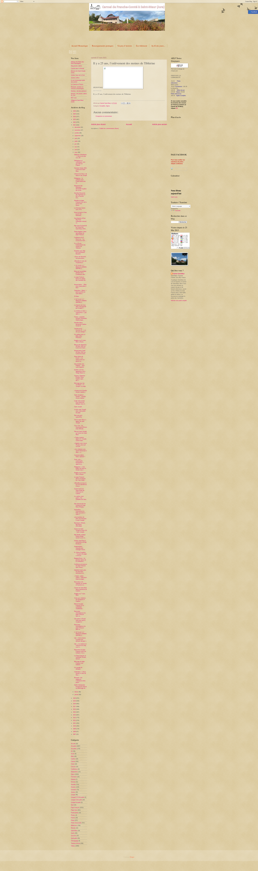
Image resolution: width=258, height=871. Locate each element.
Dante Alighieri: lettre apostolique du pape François (80, 233)
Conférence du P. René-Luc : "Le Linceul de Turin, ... (80, 239)
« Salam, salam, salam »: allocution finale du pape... (80, 577)
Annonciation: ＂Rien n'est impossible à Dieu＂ (80, 286)
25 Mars (76, 296)
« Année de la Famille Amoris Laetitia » (80, 391)
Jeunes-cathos (75, 77)
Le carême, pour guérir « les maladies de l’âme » (80, 499)
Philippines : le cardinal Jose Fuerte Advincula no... (79, 181)
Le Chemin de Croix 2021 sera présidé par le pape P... (80, 306)
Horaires (73, 787)
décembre (78, 127)
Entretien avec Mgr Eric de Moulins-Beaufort (79, 252)
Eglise (108, 106)
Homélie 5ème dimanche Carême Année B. (80, 324)
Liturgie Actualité (77, 797)
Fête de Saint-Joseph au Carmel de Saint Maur (80, 433)
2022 (74, 122)
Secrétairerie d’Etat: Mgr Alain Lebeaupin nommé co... (80, 220)
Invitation (73, 789)
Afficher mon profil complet (179, 300)
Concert (73, 766)
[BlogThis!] (124, 103)
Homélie (73, 784)
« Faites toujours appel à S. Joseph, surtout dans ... (80, 439)
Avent (72, 753)
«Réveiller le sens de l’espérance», (80, 261)
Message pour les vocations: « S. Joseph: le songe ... (80, 385)
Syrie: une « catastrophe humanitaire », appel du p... (79, 462)
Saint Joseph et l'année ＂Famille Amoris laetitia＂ (80, 396)
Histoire (73, 782)
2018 (74, 703)
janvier (77, 694)
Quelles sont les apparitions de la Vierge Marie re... (80, 371)
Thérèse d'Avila (75, 843)
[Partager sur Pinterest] (130, 103)
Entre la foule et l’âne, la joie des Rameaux (80, 214)
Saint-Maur (74, 830)
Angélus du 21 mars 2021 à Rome (80, 341)
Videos (73, 846)
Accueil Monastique (79, 45)
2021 (74, 125)
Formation (74, 777)
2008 (74, 731)
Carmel (73, 761)
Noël (72, 805)
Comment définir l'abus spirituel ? (79, 455)
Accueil (129, 124)
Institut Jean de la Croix (78, 75)
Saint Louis (174, 197)
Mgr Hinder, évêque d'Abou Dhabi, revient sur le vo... (80, 536)
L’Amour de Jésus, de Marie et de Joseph (80, 174)
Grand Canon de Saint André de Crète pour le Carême (79, 491)
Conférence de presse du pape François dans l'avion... (80, 565)
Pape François (75, 807)
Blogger (132, 857)
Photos (73, 815)
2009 (74, 729)
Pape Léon (74, 810)
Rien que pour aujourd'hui (78, 416)
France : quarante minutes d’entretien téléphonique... (80, 318)
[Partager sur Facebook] (128, 103)
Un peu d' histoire (125, 45)
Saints (73, 833)
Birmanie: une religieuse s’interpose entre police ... (79, 680)
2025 (74, 114)
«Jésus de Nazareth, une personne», (80, 257)
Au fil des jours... (158, 45)
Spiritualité (74, 838)
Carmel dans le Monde (77, 68)
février (77, 692)
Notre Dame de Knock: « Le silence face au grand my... (79, 359)
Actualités (102, 106)
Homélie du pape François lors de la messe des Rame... (80, 203)
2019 (74, 701)
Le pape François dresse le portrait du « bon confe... (80, 478)
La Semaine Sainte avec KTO (79, 208)
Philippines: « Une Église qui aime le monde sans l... (80, 468)
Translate (177, 210)
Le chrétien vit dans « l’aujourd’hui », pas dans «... (80, 312)
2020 (74, 698)
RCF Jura (73, 98)
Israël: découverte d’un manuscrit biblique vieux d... (80, 402)
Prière (72, 820)
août (76, 138)
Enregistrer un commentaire (104, 116)
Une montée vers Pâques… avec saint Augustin (79, 365)
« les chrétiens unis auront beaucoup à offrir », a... (80, 450)
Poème (73, 817)
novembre (78, 130)
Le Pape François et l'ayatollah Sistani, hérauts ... (80, 657)
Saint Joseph (78, 406)
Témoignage (74, 841)
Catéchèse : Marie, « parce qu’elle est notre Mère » (80, 292)
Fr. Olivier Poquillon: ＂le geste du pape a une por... (80, 554)
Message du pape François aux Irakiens (79, 663)
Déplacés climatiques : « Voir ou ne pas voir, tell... (80, 156)
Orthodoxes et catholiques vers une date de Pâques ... (79, 163)
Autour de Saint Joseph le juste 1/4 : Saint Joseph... (80, 530)
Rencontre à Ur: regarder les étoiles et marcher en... (80, 583)
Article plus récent (98, 124)
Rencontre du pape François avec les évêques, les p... (80, 651)
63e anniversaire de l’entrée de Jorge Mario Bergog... (80, 505)
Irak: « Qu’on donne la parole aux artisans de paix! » (80, 639)
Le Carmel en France (77, 84)
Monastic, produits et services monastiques (77, 87)
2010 (74, 726)
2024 (74, 116)
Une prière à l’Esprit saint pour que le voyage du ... (80, 620)
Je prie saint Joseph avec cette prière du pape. (80, 411)
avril (76, 149)
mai (76, 147)
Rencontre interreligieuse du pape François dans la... (80, 614)
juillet (76, 141)
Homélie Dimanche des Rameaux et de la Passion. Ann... (79, 195)
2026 (74, 111)
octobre (77, 133)
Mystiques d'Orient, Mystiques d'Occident (79, 524)
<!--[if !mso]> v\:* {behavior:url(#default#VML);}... (80, 267)
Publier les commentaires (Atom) (109, 128)
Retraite (73, 828)
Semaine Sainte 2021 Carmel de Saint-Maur (80, 169)
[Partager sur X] (126, 103)
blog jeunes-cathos (76, 66)
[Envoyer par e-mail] (122, 103)
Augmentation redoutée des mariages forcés (79, 548)
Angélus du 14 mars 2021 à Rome (80, 473)
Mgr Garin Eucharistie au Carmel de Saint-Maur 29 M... (80, 227)
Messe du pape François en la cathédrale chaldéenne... (79, 606)
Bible (72, 756)
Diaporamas (74, 771)
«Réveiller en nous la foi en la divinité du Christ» (80, 484)
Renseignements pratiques (102, 45)
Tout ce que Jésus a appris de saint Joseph (80, 421)
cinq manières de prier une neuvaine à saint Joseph (80, 518)
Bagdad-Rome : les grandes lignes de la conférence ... (80, 560)
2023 (74, 119)
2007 (74, 734)
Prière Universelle (76, 823)
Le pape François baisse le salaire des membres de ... (79, 279)
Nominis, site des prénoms (79, 91)
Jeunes (73, 792)
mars (76, 152)
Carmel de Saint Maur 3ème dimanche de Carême (80, 589)
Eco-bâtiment (141, 45)
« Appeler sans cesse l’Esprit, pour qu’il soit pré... (80, 444)
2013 (74, 717)
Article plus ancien (159, 124)
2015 (74, 712)
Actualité (73, 746)
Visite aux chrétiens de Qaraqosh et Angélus (80, 599)
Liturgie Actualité (76, 802)
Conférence (74, 769)
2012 (74, 720)
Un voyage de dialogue (78, 668)
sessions (73, 835)
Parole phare (74, 812)
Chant (72, 764)
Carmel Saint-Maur (179, 273)
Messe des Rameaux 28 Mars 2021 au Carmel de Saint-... (80, 346)
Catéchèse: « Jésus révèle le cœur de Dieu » (80, 673)
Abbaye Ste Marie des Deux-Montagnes (77, 62)
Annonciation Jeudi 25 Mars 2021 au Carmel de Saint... (80, 352)
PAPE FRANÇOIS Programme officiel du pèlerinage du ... (80, 686)
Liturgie (73, 794)
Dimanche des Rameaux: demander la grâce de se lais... (80, 188)
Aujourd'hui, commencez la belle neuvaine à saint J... (79, 512)
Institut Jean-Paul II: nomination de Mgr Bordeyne (80, 542)
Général (73, 779)
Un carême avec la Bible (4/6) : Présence (79, 336)
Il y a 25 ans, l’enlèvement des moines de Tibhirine (80, 246)
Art (72, 751)
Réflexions (74, 825)
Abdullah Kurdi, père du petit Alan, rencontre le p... (80, 571)
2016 (74, 709)
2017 (74, 706)
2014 (74, 715)
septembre (78, 135)
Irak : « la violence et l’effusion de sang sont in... (80, 645)
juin (76, 144)
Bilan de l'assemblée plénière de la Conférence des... (80, 273)
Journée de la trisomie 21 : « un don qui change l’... (80, 330)
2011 (74, 723)
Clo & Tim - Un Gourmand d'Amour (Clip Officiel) (80, 427)
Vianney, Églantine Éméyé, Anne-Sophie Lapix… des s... (79, 378)
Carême (73, 759)
